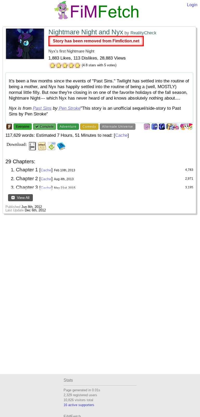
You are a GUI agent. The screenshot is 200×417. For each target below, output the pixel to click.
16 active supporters (79, 405)
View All (22, 198)
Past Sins (42, 108)
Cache (121, 135)
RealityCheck (143, 32)
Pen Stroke (69, 108)
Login (192, 5)
